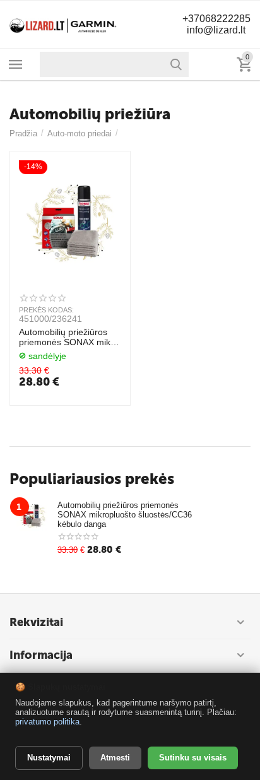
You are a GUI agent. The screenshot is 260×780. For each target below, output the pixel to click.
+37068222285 (216, 18)
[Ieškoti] (176, 64)
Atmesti (115, 757)
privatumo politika (47, 721)
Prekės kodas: (46, 310)
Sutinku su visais (193, 757)
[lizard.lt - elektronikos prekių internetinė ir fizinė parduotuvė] (63, 23)
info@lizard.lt (216, 30)
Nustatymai (49, 757)
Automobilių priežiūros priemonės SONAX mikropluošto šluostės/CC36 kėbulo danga (68, 337)
